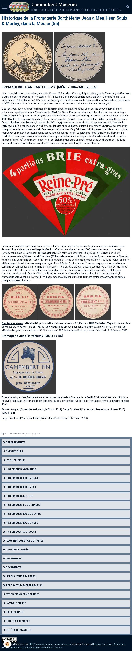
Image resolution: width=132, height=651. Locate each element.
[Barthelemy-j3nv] (29, 366)
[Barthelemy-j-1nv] (27, 57)
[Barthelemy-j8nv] (79, 57)
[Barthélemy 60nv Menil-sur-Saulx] (66, 191)
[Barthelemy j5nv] (93, 301)
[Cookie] (7, 644)
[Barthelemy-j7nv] (20, 301)
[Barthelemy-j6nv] (56, 301)
